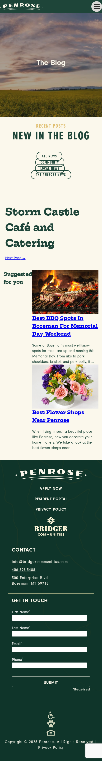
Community (50, 162)
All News (49, 156)
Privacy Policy (51, 509)
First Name (21, 612)
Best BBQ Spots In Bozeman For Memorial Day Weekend (65, 326)
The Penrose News (51, 175)
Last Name (21, 628)
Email (17, 644)
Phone (17, 660)
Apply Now (51, 488)
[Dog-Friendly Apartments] (51, 724)
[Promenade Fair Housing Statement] (51, 732)
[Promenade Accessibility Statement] (51, 715)
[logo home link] (21, 6)
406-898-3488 (24, 570)
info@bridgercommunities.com (40, 562)
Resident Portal (51, 499)
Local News (50, 168)
